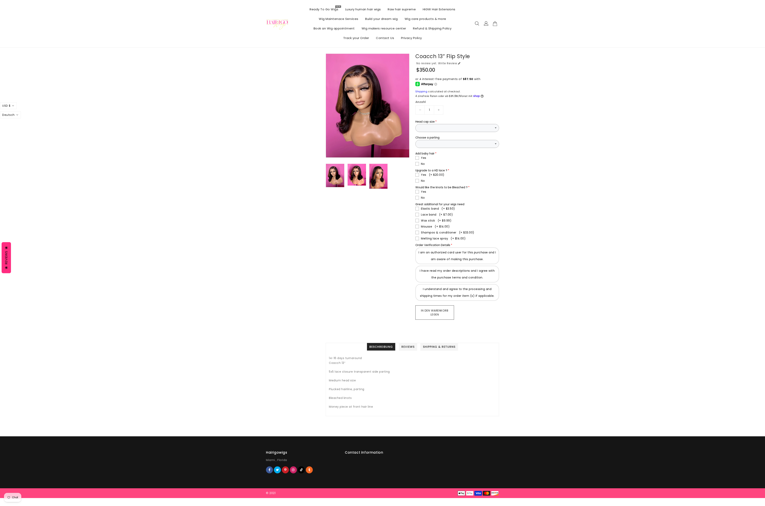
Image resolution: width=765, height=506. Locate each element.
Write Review (447, 63)
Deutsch (8, 115)
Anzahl (420, 102)
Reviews (6, 258)
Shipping (421, 91)
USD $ (6, 106)
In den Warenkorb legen (434, 312)
